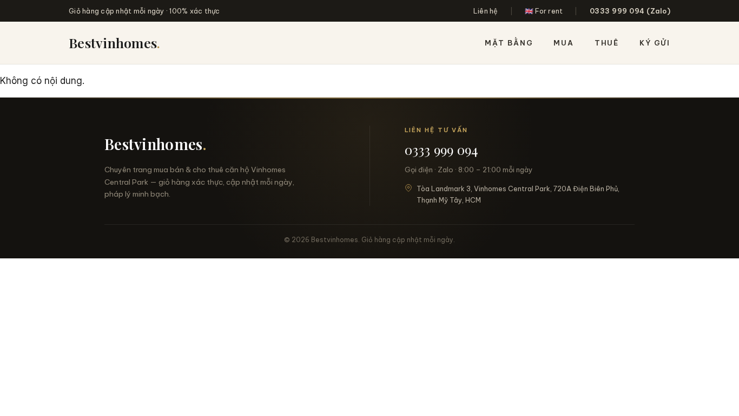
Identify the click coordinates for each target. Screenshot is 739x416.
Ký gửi (654, 42)
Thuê (607, 42)
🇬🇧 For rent (544, 10)
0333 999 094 (441, 149)
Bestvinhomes (114, 42)
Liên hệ (485, 10)
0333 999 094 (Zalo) (630, 10)
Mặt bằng (509, 42)
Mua (563, 42)
